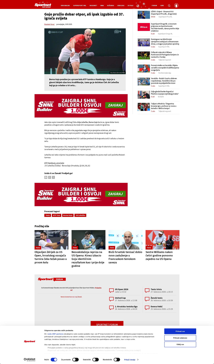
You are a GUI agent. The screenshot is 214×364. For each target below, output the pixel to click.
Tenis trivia (156, 289)
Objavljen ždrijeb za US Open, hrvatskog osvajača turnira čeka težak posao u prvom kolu (51, 257)
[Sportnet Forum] (51, 280)
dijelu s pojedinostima (55, 353)
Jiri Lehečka (80, 215)
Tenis (47, 215)
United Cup (120, 298)
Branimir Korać (49, 24)
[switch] (75, 359)
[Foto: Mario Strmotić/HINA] (85, 51)
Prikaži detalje (129, 360)
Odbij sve (180, 344)
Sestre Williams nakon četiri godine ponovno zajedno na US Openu (159, 255)
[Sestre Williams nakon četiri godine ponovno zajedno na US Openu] (162, 240)
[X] (53, 177)
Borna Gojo (67, 215)
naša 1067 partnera (55, 334)
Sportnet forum (107, 325)
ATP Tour (56, 215)
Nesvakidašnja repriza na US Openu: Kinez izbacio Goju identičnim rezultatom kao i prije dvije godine (88, 259)
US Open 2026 (121, 289)
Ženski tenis (157, 298)
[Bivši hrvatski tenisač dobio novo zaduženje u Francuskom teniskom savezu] (125, 240)
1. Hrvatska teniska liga (126, 306)
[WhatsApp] (49, 177)
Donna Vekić (157, 306)
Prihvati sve (180, 331)
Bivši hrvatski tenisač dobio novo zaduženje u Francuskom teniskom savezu (125, 257)
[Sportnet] (43, 5)
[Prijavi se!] (176, 5)
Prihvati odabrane (180, 338)
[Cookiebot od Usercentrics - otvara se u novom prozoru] (29, 359)
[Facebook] (45, 177)
